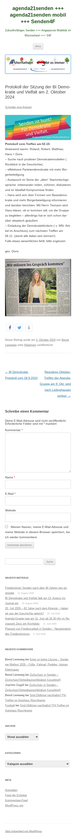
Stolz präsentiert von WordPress (23, 831)
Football (10, 705)
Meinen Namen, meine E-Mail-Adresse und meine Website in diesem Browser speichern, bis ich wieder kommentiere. (37, 532)
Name (10, 477)
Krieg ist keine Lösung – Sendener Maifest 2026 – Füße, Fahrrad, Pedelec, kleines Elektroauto (37, 664)
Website (10, 510)
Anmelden (11, 790)
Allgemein (30, 345)
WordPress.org (14, 805)
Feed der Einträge (16, 795)
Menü (38, 46)
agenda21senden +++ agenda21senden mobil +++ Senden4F (38, 14)
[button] (10, 327)
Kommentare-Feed (16, 800)
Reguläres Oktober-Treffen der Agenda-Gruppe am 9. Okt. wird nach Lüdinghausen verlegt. (55, 383)
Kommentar (14, 430)
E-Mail (10, 493)
